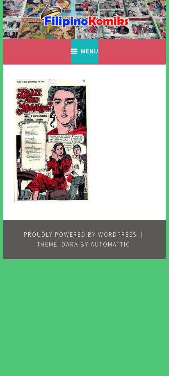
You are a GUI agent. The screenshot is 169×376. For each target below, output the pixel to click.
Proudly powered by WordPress (80, 234)
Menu (89, 51)
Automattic (110, 244)
